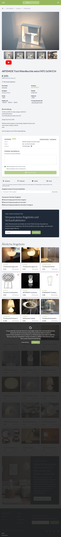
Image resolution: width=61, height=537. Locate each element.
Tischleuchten (27, 8)
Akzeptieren (36, 342)
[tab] (9, 55)
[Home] (2, 8)
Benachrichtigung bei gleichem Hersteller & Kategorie (18, 205)
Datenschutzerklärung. (34, 338)
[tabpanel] (30, 31)
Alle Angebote (9, 8)
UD (3, 2)
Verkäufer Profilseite (44, 139)
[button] (8, 181)
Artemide (4, 87)
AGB (3, 533)
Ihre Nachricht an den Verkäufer (12, 153)
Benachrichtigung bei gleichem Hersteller (14, 202)
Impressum (5, 535)
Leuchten (18, 8)
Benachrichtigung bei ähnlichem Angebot (14, 199)
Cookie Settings (25, 342)
